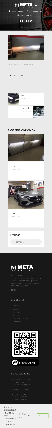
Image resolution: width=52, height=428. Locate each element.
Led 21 (15, 214)
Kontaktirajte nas (21, 318)
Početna (16, 306)
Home (14, 27)
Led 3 (14, 166)
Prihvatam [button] (43, 416)
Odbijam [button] (31, 416)
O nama (17, 322)
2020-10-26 (16, 217)
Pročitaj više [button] (22, 415)
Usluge (15, 309)
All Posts (24, 27)
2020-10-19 (28, 65)
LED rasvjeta (14, 65)
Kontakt (16, 315)
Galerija (16, 312)
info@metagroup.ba (22, 389)
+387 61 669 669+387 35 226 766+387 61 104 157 (20, 396)
